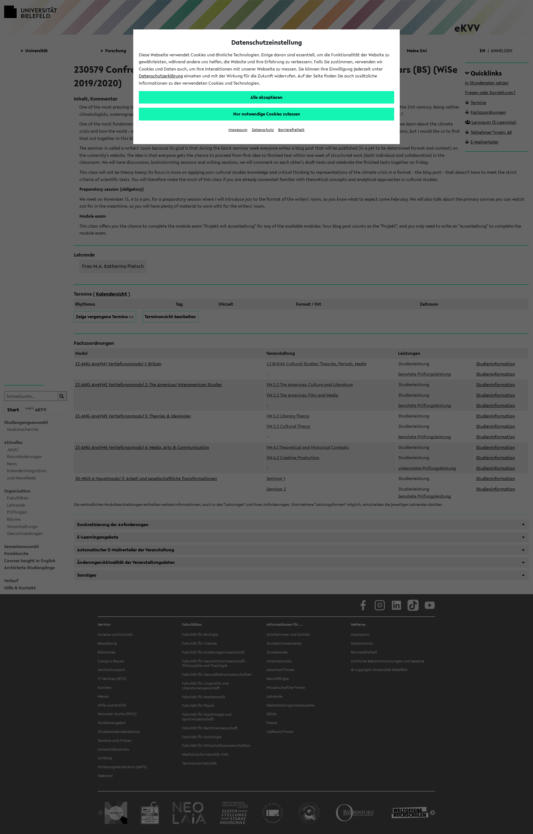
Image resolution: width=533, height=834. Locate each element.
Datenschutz (263, 129)
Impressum (237, 129)
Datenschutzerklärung (161, 76)
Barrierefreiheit (291, 129)
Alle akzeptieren (266, 97)
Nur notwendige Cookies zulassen (266, 114)
